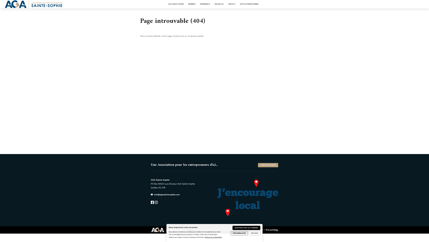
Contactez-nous (268, 165)
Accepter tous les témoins (246, 228)
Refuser (254, 233)
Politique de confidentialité (213, 237)
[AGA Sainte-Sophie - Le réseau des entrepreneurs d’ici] (33, 7)
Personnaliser (239, 233)
